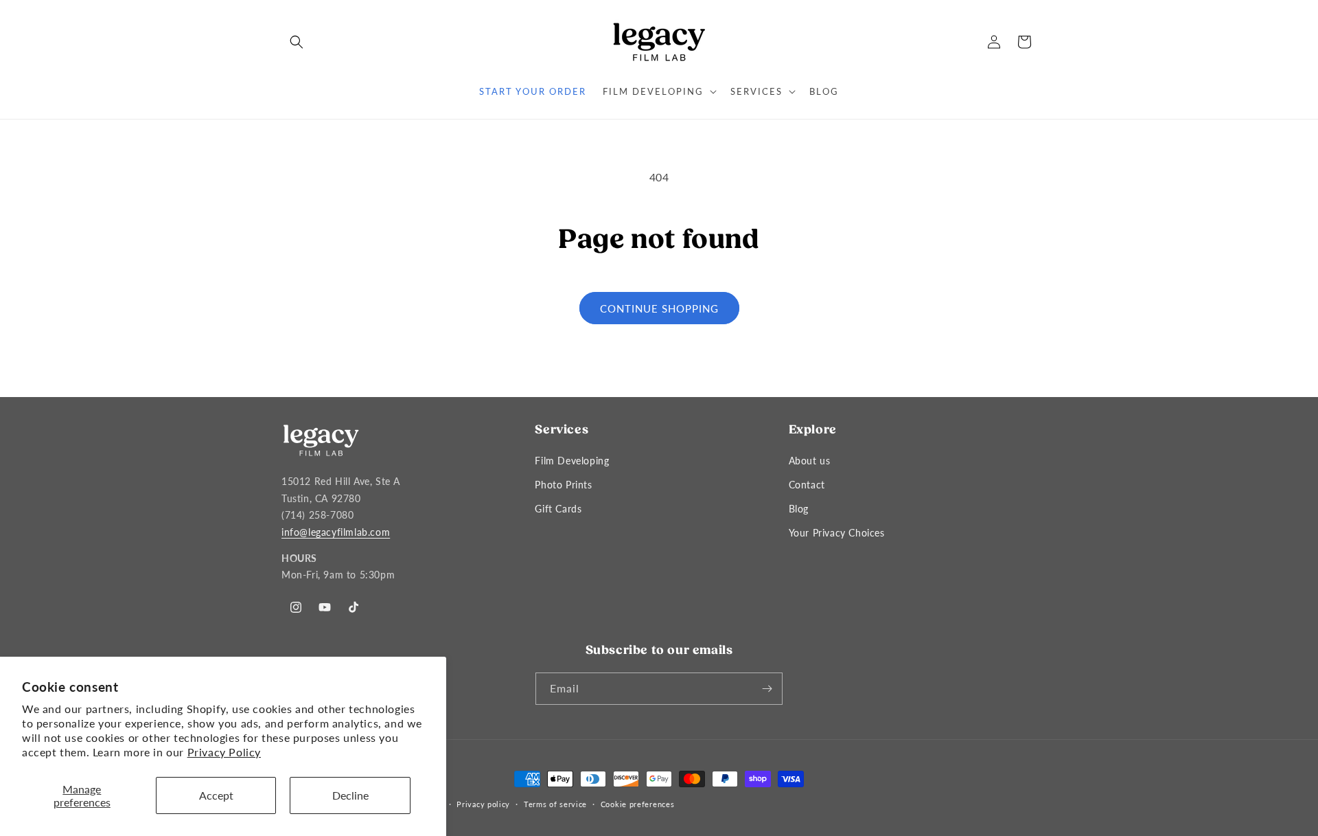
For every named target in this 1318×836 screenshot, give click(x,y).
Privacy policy (483, 804)
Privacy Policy (224, 751)
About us (810, 460)
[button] (296, 42)
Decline (350, 795)
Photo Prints (563, 484)
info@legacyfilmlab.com (335, 532)
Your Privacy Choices (837, 533)
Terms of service (555, 804)
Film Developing (572, 460)
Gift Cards (558, 509)
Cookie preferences (638, 804)
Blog (799, 509)
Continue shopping (659, 308)
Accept (216, 795)
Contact (807, 484)
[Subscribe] (767, 689)
